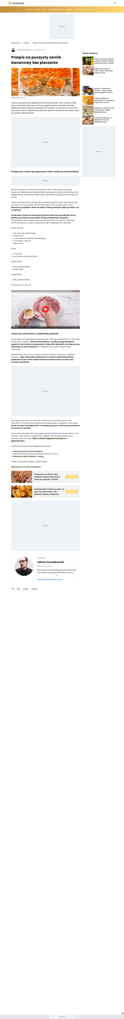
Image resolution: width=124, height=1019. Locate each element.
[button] (122, 1013)
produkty (69, 9)
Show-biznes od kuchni (55, 9)
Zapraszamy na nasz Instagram (26, 467)
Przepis (34, 589)
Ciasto (26, 589)
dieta (44, 9)
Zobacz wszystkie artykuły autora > (50, 579)
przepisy (30, 9)
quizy (91, 9)
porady (37, 9)
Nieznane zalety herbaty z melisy (28, 456)
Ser (19, 589)
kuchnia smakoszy (80, 9)
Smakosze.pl (15, 43)
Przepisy (26, 43)
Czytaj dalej (71, 477)
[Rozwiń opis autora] (56, 575)
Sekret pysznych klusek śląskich (28, 451)
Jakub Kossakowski (24, 50)
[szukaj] (115, 3)
